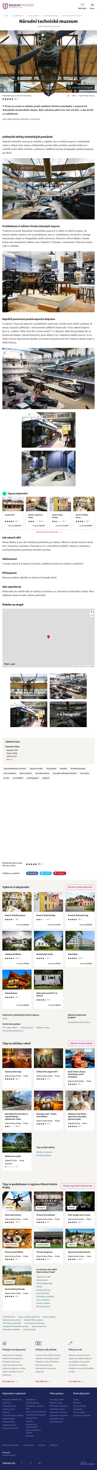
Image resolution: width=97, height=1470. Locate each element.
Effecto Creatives (88, 1463)
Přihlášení (54, 1445)
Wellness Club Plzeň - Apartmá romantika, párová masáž (77, 1116)
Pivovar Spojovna (44, 1252)
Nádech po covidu (13, 1156)
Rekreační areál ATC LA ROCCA (46, 994)
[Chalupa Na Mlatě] (17, 941)
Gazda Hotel (10, 515)
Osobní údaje (28, 1445)
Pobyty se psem (27, 1027)
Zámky (39, 1287)
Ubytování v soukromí (82, 1415)
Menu (92, 8)
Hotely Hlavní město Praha (79, 1022)
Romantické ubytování (59, 1406)
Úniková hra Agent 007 (47, 1071)
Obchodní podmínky (10, 1445)
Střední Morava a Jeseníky (12, 1415)
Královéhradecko (9, 1406)
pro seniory (84, 773)
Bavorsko (29, 1436)
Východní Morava (9, 1425)
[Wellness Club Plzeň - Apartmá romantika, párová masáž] (80, 1100)
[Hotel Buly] (80, 941)
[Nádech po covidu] (17, 1143)
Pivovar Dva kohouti (45, 1215)
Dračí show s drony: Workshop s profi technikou (77, 1074)
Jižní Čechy (6, 1403)
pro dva (6, 778)
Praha (4, 1018)
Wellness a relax (43, 1027)
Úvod (6, 16)
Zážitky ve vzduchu (44, 1152)
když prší (45, 778)
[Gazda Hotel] (13, 504)
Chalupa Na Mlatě (13, 954)
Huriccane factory (13, 1215)
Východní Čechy (8, 1422)
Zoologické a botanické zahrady (15, 1326)
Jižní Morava (31, 1400)
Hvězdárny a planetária (11, 1323)
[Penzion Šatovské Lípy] (80, 902)
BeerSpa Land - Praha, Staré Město (46, 1115)
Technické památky (78, 769)
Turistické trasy (8, 1317)
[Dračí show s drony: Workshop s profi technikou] (80, 1058)
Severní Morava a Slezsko (36, 1412)
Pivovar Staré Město (14, 1252)
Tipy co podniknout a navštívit (15, 769)
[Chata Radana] (17, 979)
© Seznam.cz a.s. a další (86, 666)
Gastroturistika (29, 1329)
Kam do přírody (42, 1293)
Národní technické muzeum (72, 16)
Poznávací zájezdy (43, 1155)
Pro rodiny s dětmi (10, 1027)
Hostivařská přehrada (15, 1289)
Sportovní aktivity (39, 1326)
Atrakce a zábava (43, 1303)
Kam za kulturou (10, 773)
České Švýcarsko (32, 1403)
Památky (63, 769)
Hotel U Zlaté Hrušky (57, 516)
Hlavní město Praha (50, 16)
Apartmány (78, 1409)
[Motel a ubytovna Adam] (36, 504)
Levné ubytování (56, 1422)
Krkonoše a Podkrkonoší (11, 1400)
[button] (48, 638)
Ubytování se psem (57, 1409)
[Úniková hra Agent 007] (48, 1058)
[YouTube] (39, 1463)
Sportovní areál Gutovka (79, 1252)
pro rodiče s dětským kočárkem (65, 773)
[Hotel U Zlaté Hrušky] (60, 504)
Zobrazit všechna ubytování (47, 532)
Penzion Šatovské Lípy (78, 915)
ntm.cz (9, 759)
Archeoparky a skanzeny (34, 1323)
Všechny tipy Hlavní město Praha (77, 1186)
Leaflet (75, 666)
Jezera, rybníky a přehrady (29, 1317)
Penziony (77, 1403)
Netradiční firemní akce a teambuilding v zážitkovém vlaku (16, 1116)
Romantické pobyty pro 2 (12, 1031)
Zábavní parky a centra (11, 1320)
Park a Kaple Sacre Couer (79, 1215)
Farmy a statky (79, 1412)
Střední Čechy (31, 1418)
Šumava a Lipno (8, 1409)
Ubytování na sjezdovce (59, 1415)
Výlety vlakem (42, 1280)
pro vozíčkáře (18, 778)
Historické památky (44, 1283)
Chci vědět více (8, 1381)
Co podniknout (17, 16)
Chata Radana (11, 993)
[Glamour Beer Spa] (17, 1058)
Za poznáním (51, 769)
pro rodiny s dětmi (42, 773)
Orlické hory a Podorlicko (36, 1415)
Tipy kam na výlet (36, 769)
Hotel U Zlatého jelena (82, 516)
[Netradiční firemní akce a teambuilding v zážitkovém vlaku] (17, 1100)
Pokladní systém (9, 1455)
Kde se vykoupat (43, 1306)
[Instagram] (30, 1463)
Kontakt (42, 1445)
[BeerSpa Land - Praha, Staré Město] (48, 1100)
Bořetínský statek (44, 954)
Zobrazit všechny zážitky (81, 1043)
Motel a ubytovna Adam (35, 516)
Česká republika (33, 16)
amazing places (33, 778)
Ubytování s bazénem (58, 1412)
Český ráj (6, 1412)
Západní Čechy (8, 1419)
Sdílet (74, 96)
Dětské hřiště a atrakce (33, 1320)
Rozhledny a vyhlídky (45, 1296)
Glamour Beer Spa (13, 1071)
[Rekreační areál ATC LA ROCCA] (48, 979)
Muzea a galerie (26, 773)
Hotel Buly (72, 954)
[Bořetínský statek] (48, 941)
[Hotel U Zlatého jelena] (84, 504)
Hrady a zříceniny (43, 1290)
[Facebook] (21, 1463)
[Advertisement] (48, 128)
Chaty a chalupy (79, 1406)
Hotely (76, 1400)
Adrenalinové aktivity (11, 1329)
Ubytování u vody (57, 1419)
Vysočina (29, 1421)
